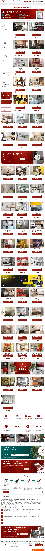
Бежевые (5, 24)
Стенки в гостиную (6, 80)
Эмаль (4, 38)
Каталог (10, 541)
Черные (4, 25)
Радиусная (5, 42)
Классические (5, 30)
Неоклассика (5, 29)
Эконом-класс (5, 68)
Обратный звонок (39, 545)
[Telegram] (39, 1)
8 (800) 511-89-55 (34, 1)
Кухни (4, 73)
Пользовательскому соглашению (14, 457)
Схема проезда (30, 545)
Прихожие (4, 82)
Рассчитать (20, 53)
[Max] (40, 1)
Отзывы (39, 541)
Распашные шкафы (6, 75)
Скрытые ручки (5, 55)
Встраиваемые (5, 56)
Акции (27, 541)
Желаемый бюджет (15, 159)
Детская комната (6, 84)
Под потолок (5, 57)
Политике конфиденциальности (7, 457)
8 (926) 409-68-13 (34, 2)
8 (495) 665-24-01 (34, 0)
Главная (2, 541)
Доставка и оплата (15, 541)
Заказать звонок (27, 1)
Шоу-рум (20, 541)
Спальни (4, 86)
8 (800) (38, 543)
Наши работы (31, 541)
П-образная (5, 43)
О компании (6, 541)
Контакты (42, 541)
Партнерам (35, 541)
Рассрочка (23, 541)
